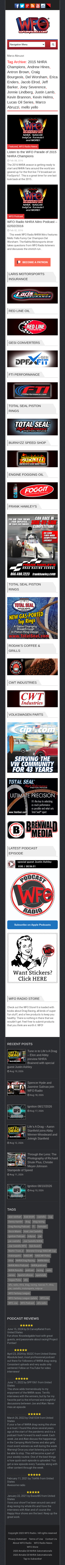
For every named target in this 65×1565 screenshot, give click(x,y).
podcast (30, 1270)
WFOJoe (44, 1298)
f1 (34, 1226)
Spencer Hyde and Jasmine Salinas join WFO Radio (40, 1086)
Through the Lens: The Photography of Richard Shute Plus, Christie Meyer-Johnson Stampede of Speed (32, 1162)
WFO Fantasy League (19, 1293)
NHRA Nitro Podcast (18, 1265)
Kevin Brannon (19, 97)
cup (50, 1217)
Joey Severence (33, 87)
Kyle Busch (35, 1246)
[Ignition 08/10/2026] (16, 1191)
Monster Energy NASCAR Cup (41, 1251)
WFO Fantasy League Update (22, 1298)
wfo (26, 1280)
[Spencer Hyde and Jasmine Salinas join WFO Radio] (16, 1088)
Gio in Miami (14, 1231)
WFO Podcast (16, 216)
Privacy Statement (17, 1539)
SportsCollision (25, 1275)
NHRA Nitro (43, 1260)
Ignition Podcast (16, 1236)
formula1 (42, 1226)
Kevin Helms (43, 97)
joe (39, 1236)
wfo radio (41, 1303)
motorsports (14, 1255)
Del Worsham (36, 77)
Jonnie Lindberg (20, 92)
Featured (13, 146)
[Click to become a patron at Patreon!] (32, 267)
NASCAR (28, 1255)
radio (48, 1270)
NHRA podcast (38, 1265)
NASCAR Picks (42, 1255)
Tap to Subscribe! (32, 1558)
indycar (31, 1236)
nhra (10, 1260)
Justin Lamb (44, 92)
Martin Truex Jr (15, 1251)
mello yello (29, 107)
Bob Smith (29, 1217)
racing (40, 1270)
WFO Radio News (28, 146)
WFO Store (32, 1547)
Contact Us (51, 1539)
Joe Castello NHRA (32, 1241)
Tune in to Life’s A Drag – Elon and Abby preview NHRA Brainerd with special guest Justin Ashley (32, 1059)
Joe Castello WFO (17, 1246)
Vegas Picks (14, 1280)
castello (41, 1217)
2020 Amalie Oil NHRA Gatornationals (32, 1551)
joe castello (14, 1241)
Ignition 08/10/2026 (39, 1186)
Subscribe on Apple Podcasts (32, 924)
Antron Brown (18, 72)
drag (27, 1221)
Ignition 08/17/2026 (39, 1106)
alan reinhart (14, 1217)
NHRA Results (15, 1270)
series (11, 1275)
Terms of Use (36, 1539)
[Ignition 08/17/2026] (16, 1112)
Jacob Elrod (30, 82)
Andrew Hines (38, 67)
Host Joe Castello (33, 1231)
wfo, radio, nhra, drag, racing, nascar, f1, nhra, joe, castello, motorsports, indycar (31, 1287)
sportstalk (41, 1275)
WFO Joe (13, 1303)
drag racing (38, 1221)
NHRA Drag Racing (25, 1260)
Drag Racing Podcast (19, 1226)
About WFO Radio (22, 1543)
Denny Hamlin (15, 1221)
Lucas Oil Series (20, 102)
